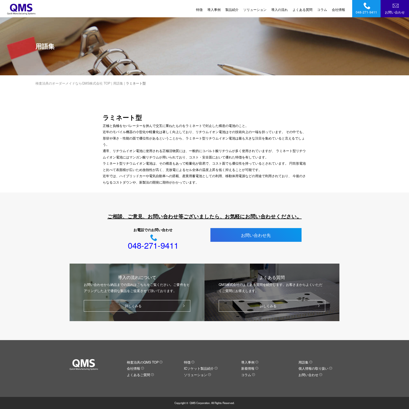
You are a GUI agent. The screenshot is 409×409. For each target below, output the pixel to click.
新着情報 (247, 368)
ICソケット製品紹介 (199, 368)
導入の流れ (279, 9)
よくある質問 (302, 9)
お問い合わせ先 (256, 235)
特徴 (199, 9)
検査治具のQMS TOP (143, 362)
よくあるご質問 (138, 374)
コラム (322, 9)
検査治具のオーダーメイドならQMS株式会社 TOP (73, 83)
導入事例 (214, 9)
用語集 (118, 83)
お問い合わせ (395, 12)
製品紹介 (232, 9)
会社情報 (338, 9)
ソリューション (255, 9)
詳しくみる (133, 305)
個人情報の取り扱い (313, 368)
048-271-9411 (366, 12)
